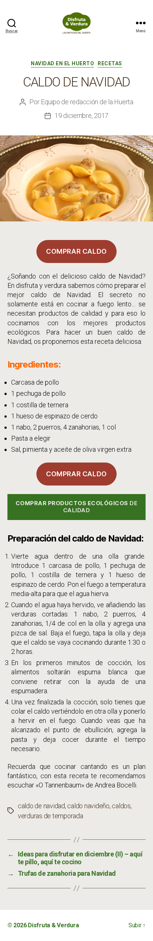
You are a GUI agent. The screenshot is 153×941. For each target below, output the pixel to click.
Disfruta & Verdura (53, 925)
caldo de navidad (41, 806)
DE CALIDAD (77, 507)
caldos (121, 806)
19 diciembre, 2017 (81, 115)
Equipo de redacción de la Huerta (87, 102)
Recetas (110, 63)
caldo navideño (88, 806)
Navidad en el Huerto (62, 63)
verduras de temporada (50, 816)
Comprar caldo (76, 251)
